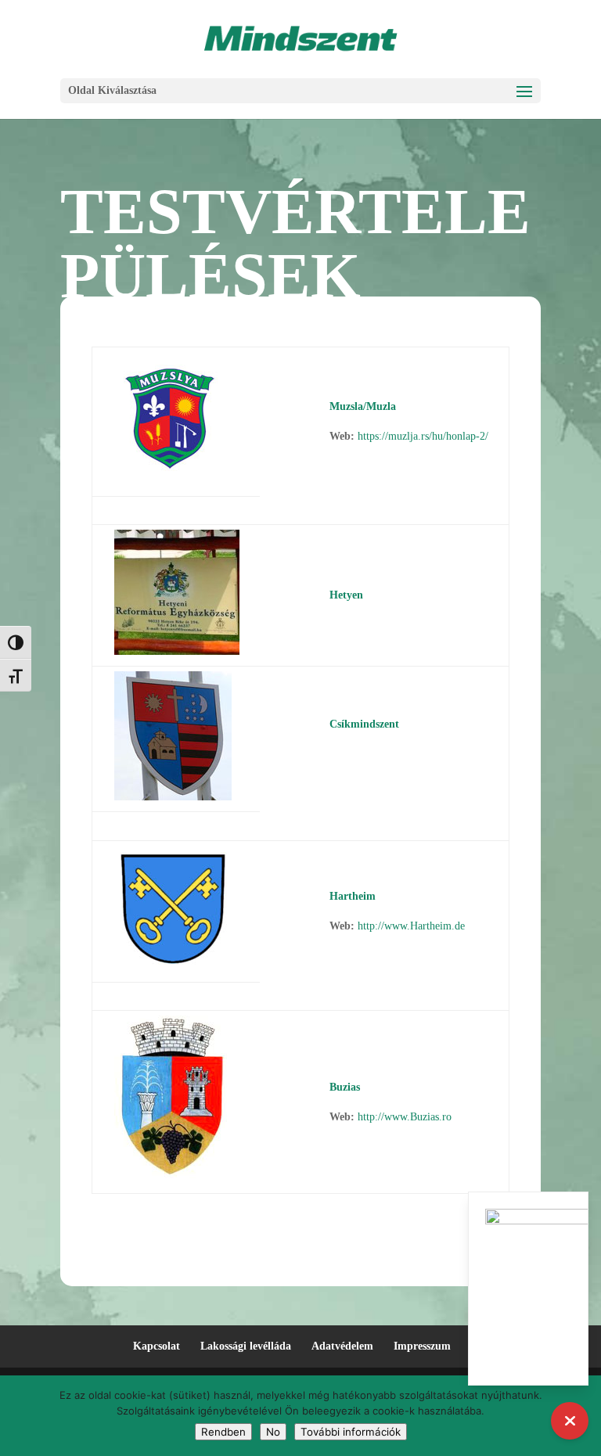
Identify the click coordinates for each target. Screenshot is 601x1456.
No (273, 1431)
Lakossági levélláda (245, 1346)
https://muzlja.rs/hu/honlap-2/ (423, 436)
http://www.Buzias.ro (405, 1117)
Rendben (223, 1431)
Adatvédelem (342, 1346)
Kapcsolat (156, 1346)
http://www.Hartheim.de (411, 926)
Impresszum (422, 1346)
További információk (350, 1431)
